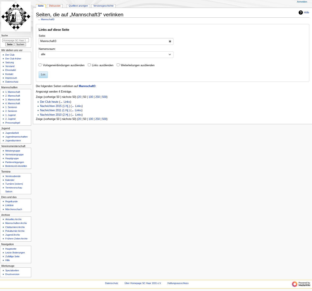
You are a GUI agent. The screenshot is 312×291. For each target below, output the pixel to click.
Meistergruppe (12, 150)
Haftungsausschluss (178, 283)
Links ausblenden (102, 65)
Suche (4, 35)
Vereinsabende (13, 176)
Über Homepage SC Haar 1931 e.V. (143, 283)
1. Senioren (11, 107)
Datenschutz (11, 81)
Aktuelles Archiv (13, 219)
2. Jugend (10, 119)
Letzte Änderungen (15, 252)
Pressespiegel (12, 122)
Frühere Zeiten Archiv (16, 238)
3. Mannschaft (12, 99)
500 (104, 97)
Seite (41, 5)
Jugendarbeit (12, 133)
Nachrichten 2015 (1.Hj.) (55, 106)
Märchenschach (13, 209)
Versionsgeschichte (103, 5)
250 (97, 97)
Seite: (42, 35)
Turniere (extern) (14, 184)
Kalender (9, 180)
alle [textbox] (43, 54)
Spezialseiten (12, 270)
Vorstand (9, 66)
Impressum (11, 78)
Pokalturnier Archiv (15, 231)
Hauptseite (10, 248)
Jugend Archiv (12, 234)
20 (79, 97)
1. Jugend (10, 115)
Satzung (9, 62)
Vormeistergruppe (14, 154)
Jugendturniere (13, 140)
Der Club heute (49, 101)
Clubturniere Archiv (15, 227)
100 (91, 97)
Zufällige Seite (12, 256)
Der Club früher (13, 58)
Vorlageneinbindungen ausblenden (63, 65)
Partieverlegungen (14, 162)
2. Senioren (11, 111)
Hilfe (306, 12)
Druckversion (12, 274)
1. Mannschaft (12, 92)
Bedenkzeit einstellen (16, 166)
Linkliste (9, 205)
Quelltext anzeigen (78, 5)
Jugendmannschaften (16, 136)
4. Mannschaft (12, 103)
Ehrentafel (10, 70)
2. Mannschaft (12, 95)
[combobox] (106, 41)
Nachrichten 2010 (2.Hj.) (55, 114)
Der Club (9, 54)
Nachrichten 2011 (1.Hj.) (55, 110)
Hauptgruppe (12, 158)
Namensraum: (47, 49)
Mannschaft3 (47, 19)
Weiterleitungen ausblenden (138, 65)
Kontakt (9, 74)
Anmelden (302, 1)
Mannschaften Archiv (16, 223)
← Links (65, 101)
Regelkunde (11, 201)
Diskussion (54, 5)
